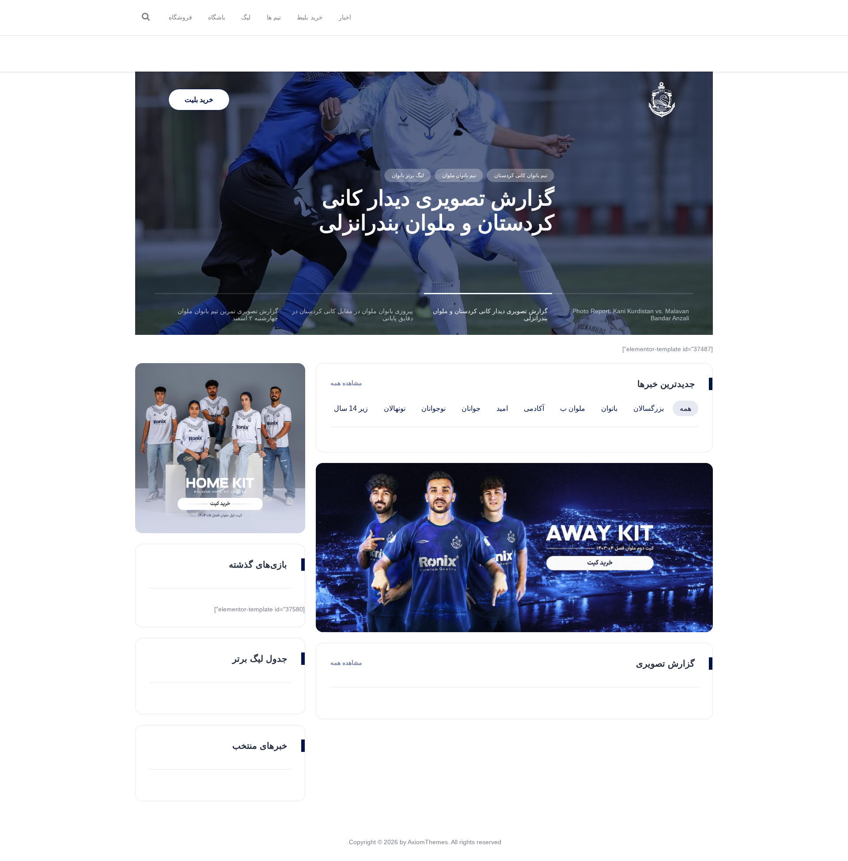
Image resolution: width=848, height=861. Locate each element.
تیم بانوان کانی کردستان (520, 175)
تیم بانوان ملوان (459, 175)
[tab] (626, 314)
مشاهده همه (346, 383)
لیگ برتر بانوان (407, 175)
